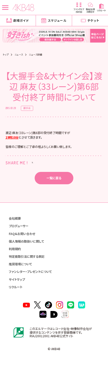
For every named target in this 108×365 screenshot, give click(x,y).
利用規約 (15, 249)
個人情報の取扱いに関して (26, 241)
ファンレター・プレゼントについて (30, 271)
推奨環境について (20, 264)
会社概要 (15, 218)
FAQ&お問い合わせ (22, 233)
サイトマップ (17, 279)
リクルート (15, 287)
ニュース (19, 55)
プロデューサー (18, 226)
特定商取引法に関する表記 (26, 256)
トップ (6, 55)
